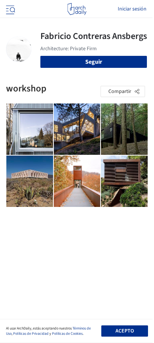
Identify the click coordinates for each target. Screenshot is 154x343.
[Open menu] (9, 9)
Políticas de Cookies (67, 333)
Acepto (125, 331)
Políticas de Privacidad (31, 333)
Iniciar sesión (132, 9)
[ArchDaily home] (76, 9)
